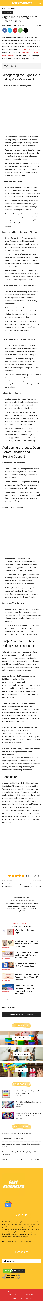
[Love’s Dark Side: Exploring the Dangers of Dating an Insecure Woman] (8, 954)
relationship (27, 49)
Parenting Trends (20, 1292)
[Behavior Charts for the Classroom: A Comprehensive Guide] (6, 1094)
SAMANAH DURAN (10, 25)
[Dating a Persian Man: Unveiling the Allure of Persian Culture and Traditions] (8, 987)
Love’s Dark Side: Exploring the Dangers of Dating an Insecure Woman (27, 955)
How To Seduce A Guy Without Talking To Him (32, 885)
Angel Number (29, 1294)
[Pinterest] (15, 30)
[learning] (21, 1038)
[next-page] (7, 999)
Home (4, 9)
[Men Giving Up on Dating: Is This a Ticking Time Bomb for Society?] (8, 943)
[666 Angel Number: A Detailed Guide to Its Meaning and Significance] (8, 1115)
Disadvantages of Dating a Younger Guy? (11, 885)
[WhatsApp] (20, 30)
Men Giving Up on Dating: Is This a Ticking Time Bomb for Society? (27, 944)
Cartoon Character (15, 1294)
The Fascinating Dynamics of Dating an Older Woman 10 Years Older (27, 977)
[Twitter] (10, 30)
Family (30, 1292)
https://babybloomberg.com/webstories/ (21, 900)
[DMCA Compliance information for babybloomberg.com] (11, 1278)
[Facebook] (4, 30)
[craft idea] (21, 1070)
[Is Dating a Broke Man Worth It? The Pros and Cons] (8, 965)
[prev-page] (3, 999)
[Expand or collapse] (38, 66)
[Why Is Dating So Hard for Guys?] (8, 932)
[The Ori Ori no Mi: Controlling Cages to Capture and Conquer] (8, 1104)
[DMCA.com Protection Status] (13, 1272)
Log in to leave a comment (22, 1014)
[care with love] (21, 1054)
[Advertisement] (21, 111)
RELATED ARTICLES (21, 923)
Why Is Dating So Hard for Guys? (12, 1139)
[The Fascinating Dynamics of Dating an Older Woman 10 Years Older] (8, 976)
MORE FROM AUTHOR (21, 926)
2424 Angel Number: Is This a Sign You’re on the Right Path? (21, 1160)
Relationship (12, 9)
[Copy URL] (25, 30)
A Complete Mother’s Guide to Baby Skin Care (16, 1133)
